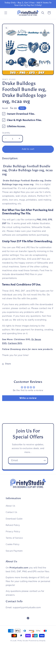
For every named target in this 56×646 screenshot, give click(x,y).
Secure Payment (14, 551)
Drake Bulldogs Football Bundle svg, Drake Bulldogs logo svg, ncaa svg (27, 170)
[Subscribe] (44, 460)
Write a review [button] (27, 398)
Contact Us (11, 512)
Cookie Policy (13, 544)
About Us (10, 506)
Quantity (6, 133)
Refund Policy (13, 525)
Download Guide (14, 519)
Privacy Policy (13, 531)
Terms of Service (14, 538)
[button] (6, 13)
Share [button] (8, 364)
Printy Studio (23, 641)
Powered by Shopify (37, 641)
